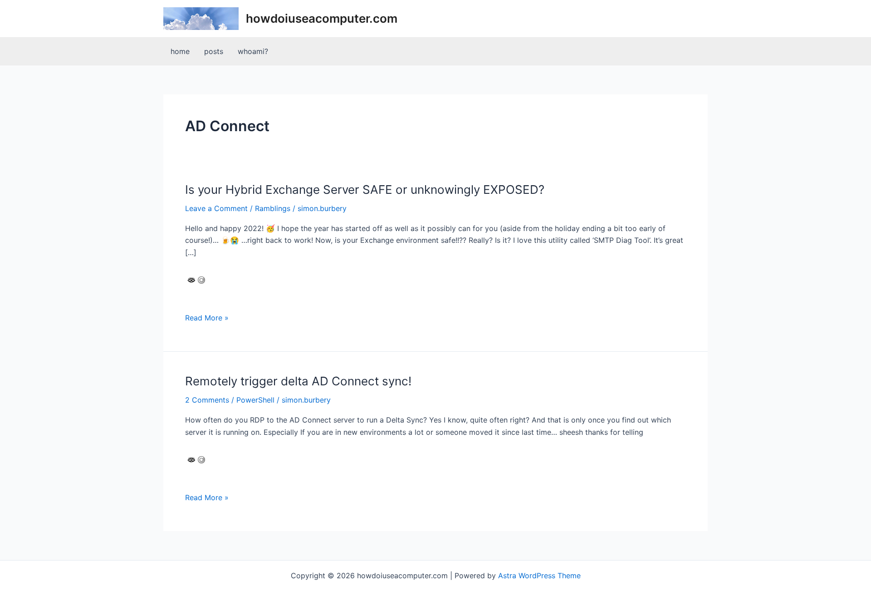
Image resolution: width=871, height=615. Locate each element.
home (180, 51)
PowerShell (255, 399)
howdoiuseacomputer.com (321, 18)
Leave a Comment (216, 208)
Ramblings (272, 208)
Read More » (207, 318)
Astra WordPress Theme (539, 575)
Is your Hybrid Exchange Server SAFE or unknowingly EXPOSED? (364, 189)
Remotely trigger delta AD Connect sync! (298, 381)
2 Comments (207, 399)
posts (213, 51)
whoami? (253, 51)
